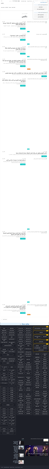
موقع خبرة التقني (44, 368)
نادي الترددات (45, 374)
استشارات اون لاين (37, 374)
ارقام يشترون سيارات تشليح (11, 343)
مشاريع (21, 388)
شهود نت (37, 380)
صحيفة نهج (44, 365)
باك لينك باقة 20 (21, 380)
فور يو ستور (20, 343)
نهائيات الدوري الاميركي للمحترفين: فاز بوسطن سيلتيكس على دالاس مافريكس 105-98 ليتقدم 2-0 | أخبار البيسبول (15, 307)
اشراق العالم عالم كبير (37, 398)
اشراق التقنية (37, 354)
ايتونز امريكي (21, 332)
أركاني (45, 383)
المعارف (45, 376)
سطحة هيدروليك (4, 330)
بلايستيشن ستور (28, 364)
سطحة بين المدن (11, 330)
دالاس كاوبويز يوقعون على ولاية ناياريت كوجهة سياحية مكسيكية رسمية (31, 153)
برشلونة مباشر (21, 396)
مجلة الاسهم (45, 361)
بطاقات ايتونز (21, 362)
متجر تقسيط (20, 339)
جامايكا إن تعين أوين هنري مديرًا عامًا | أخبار (15, 461)
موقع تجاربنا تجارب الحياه (20, 385)
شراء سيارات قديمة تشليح (7, 345)
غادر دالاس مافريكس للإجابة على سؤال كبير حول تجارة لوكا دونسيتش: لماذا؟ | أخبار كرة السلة (14, 61)
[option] (36, 450)
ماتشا (20, 371)
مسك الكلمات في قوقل (44, 354)
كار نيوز (37, 365)
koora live (4, 373)
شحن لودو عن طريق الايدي (20, 360)
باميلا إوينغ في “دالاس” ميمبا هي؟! (18, 35)
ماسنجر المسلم (41, 341)
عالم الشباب (41, 332)
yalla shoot (20, 394)
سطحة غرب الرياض (4, 332)
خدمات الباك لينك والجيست (28, 378)
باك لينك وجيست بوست (45, 407)
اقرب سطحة (4, 334)
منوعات (10, 7)
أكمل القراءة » (23, 28)
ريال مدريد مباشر (28, 398)
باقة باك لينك (45, 336)
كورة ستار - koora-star (4, 367)
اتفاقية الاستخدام (17, 467)
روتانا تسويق (45, 372)
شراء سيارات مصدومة (4, 342)
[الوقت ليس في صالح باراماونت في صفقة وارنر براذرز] (21, 442)
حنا (28, 371)
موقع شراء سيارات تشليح (4, 340)
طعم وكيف (44, 380)
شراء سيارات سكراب (4, 337)
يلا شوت (28, 394)
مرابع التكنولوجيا (37, 357)
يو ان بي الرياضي (37, 409)
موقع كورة (8, 404)
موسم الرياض (37, 401)
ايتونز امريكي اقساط (21, 352)
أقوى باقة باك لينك (20, 382)
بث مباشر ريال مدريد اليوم (4, 352)
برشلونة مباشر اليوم (4, 358)
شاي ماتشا (28, 373)
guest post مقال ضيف (21, 377)
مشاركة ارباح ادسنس (37, 328)
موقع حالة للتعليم (44, 411)
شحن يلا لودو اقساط (20, 334)
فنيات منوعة (13, 7)
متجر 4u (28, 345)
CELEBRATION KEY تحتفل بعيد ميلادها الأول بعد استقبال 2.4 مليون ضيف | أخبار (38, 454)
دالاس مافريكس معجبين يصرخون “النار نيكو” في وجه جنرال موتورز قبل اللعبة (14, 23)
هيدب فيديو (37, 376)
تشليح (12, 337)
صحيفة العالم (37, 413)
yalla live (8, 363)
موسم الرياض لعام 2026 (44, 403)
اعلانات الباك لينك (37, 395)
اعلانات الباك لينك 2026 (37, 403)
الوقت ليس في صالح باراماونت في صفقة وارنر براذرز (15, 443)
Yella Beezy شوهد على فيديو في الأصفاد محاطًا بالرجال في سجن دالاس (15, 48)
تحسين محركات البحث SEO (37, 337)
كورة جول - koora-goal (11, 371)
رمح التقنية (44, 378)
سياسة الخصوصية (29, 1)
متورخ (45, 370)
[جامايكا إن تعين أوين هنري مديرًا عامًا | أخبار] (21, 462)
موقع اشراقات (45, 347)
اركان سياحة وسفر (41, 350)
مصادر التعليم (37, 406)
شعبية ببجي (28, 362)
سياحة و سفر (3, 7)
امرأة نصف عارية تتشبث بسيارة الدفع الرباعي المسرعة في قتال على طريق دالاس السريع (14, 233)
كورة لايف (11, 390)
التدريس (45, 398)
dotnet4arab (23, 21)
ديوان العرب (28, 388)
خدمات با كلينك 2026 (28, 384)
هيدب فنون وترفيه (44, 413)
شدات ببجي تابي (20, 330)
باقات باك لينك (37, 393)
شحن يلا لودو (28, 359)
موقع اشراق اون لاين (37, 347)
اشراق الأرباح (37, 387)
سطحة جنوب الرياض (11, 334)
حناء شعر (21, 369)
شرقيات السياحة (37, 385)
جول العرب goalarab (11, 351)
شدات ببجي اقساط (28, 328)
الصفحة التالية (5, 319)
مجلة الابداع (37, 372)
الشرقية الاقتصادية (37, 361)
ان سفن (45, 357)
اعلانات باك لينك (28, 390)
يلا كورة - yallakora (4, 379)
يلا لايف (8, 354)
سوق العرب (28, 380)
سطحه (4, 328)
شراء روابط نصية (45, 393)
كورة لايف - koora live (11, 418)
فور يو (21, 354)
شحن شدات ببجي (28, 356)
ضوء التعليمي (45, 345)
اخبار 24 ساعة (37, 411)
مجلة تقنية (44, 409)
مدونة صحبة (44, 385)
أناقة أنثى (37, 368)
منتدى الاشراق (45, 401)
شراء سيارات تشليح (11, 339)
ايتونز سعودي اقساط (28, 334)
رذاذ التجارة (37, 378)
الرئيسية (25, 13)
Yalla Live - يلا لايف (4, 377)
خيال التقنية (44, 359)
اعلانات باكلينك (21, 390)
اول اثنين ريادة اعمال (45, 328)
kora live (4, 388)
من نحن (21, 467)
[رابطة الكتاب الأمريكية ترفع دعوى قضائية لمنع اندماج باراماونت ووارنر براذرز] (21, 455)
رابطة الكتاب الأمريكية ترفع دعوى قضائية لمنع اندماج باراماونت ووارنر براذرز (15, 456)
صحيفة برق (37, 345)
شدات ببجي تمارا (21, 328)
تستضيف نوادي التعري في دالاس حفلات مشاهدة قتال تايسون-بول (14, 80)
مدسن (37, 370)
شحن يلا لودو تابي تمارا (20, 349)
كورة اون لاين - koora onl (12, 380)
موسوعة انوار (45, 387)
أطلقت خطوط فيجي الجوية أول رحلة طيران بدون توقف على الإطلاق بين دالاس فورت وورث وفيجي (26, 73)
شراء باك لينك (45, 391)
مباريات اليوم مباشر (28, 396)
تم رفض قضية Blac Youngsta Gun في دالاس (16, 160)
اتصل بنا (2, 467)
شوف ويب (37, 359)
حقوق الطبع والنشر (23, 1)
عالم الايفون (45, 363)
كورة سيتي (4, 349)
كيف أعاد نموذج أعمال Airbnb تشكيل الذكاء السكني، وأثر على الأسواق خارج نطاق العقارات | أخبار (15, 449)
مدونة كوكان (37, 363)
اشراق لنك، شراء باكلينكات (45, 396)
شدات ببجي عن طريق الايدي (21, 346)
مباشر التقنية (37, 383)
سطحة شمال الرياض (11, 332)
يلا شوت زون (11, 430)
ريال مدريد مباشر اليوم (12, 358)
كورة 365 (11, 349)
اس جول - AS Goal (4, 383)
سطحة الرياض (12, 328)
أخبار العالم (6, 7)
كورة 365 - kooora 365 (11, 383)
